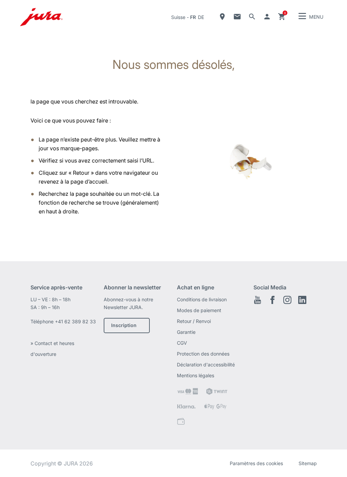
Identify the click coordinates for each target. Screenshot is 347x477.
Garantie (186, 332)
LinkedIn (302, 300)
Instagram (287, 300)
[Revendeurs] (222, 17)
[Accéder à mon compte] (267, 17)
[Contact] (237, 17)
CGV (182, 343)
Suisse (178, 17)
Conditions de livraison (202, 299)
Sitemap (308, 463)
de (201, 17)
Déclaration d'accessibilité (206, 364)
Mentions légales (195, 375)
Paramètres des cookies (256, 463)
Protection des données (203, 354)
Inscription (124, 325)
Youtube (257, 300)
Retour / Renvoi (194, 321)
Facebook (272, 300)
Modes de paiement (199, 310)
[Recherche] (252, 17)
